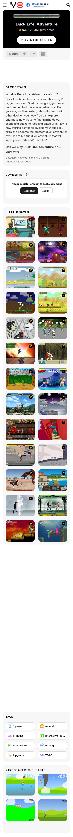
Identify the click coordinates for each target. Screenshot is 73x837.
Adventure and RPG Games (33, 157)
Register (29, 190)
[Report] (33, 54)
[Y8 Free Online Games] (16, 5)
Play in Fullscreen (36, 40)
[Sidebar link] (5, 5)
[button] (12, 152)
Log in (46, 190)
